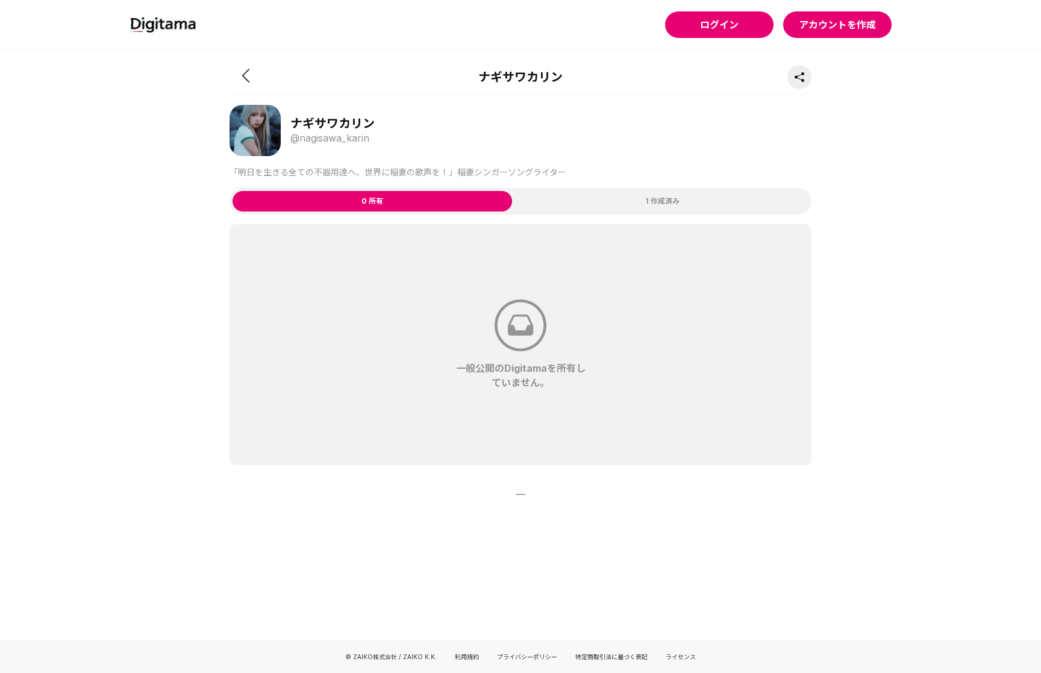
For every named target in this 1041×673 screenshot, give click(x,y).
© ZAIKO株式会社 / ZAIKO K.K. (391, 656)
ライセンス (681, 656)
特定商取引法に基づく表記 (611, 656)
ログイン (719, 25)
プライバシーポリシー (527, 656)
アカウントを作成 (837, 25)
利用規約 (467, 656)
